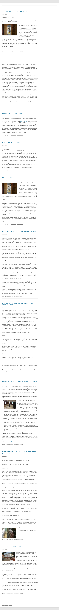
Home (3, 6)
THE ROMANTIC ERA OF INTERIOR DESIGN (14, 12)
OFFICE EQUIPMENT (24, 121)
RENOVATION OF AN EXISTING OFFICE (13, 142)
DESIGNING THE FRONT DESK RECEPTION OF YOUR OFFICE (19, 381)
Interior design (13, 51)
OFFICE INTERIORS (7, 177)
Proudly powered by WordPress (7, 605)
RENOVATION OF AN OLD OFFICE (12, 113)
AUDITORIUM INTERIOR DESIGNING (12, 547)
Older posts (5, 600)
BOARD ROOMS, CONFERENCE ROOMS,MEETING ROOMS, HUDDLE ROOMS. (19, 452)
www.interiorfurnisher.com (7, 322)
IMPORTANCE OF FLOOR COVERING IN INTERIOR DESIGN (19, 231)
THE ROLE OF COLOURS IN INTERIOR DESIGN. (15, 59)
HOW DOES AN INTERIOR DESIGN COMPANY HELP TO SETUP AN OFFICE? (18, 304)
